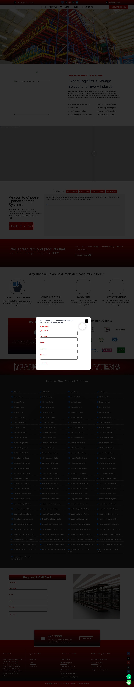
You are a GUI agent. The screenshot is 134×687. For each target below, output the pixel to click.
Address (43, 349)
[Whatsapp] (128, 682)
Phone (42, 343)
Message (43, 355)
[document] (67, 343)
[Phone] (128, 676)
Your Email (43, 336)
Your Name (44, 330)
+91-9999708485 (56, 323)
